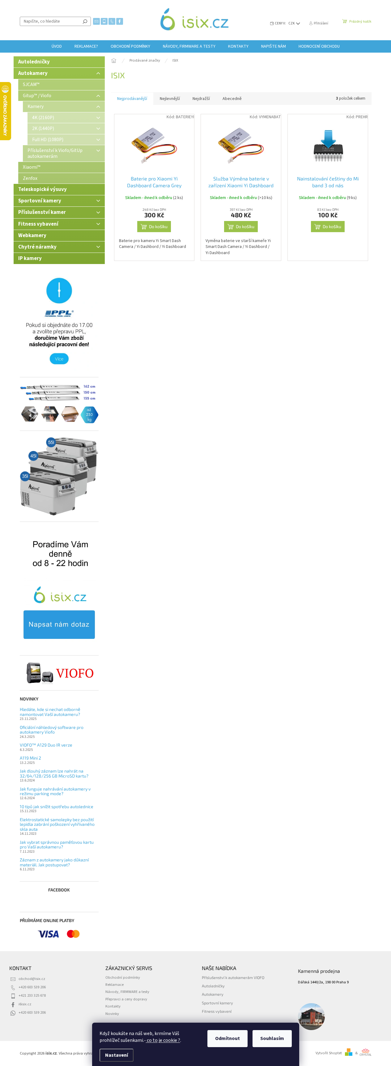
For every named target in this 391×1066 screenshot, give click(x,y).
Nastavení (116, 1055)
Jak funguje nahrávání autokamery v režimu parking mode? (55, 791)
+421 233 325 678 (32, 995)
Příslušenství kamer (42, 212)
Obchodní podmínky (122, 977)
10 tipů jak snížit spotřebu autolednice (56, 806)
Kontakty (113, 1006)
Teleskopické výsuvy (42, 189)
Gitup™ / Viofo (37, 95)
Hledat (85, 21)
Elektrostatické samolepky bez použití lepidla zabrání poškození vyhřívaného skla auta (57, 824)
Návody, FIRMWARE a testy (127, 991)
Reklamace (114, 984)
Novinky (112, 1013)
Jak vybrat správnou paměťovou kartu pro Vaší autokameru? (57, 844)
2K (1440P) (43, 128)
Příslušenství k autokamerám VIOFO (233, 977)
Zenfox (30, 178)
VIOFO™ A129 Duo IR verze (46, 745)
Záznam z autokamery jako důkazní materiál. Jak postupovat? (54, 862)
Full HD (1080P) (47, 139)
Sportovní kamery (39, 201)
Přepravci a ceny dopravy (126, 999)
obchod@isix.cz (32, 979)
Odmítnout (227, 1038)
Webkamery (32, 235)
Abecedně (232, 99)
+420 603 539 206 (32, 987)
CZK (291, 23)
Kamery (36, 106)
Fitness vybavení (38, 224)
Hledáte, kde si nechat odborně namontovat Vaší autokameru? (50, 712)
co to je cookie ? (163, 1040)
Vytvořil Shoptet (329, 1053)
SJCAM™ (31, 84)
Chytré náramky (37, 247)
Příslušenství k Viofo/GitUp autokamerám (55, 153)
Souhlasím (272, 1038)
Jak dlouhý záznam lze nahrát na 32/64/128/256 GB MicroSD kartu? (54, 773)
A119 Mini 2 (30, 758)
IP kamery (30, 258)
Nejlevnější (170, 99)
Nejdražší (201, 99)
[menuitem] (56, 46)
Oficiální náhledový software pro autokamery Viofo (51, 729)
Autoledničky (34, 62)
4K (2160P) (43, 117)
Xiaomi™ (31, 167)
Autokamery (33, 73)
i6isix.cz (25, 1004)
